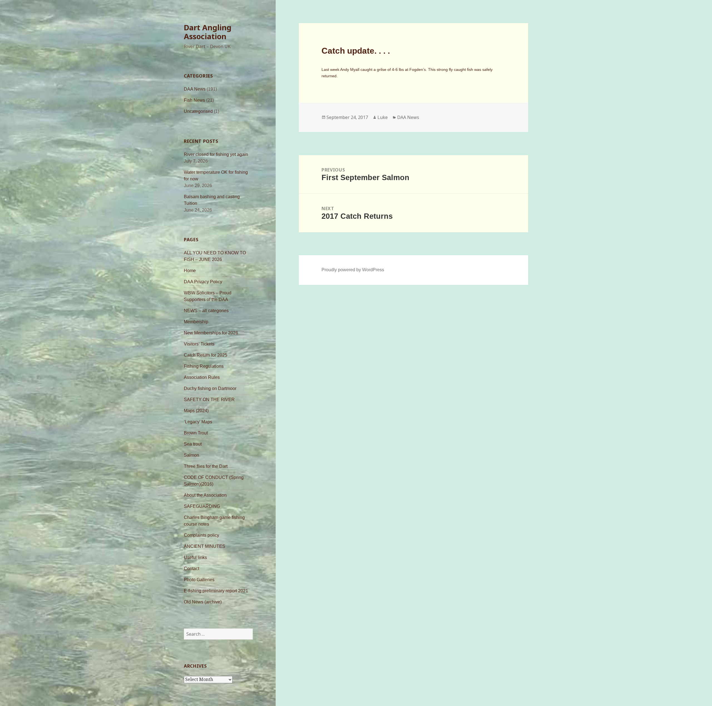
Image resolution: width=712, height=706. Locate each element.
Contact (191, 568)
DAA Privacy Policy (203, 281)
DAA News (195, 89)
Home (190, 270)
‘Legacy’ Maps (198, 421)
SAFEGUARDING (202, 506)
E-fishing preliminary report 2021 (216, 590)
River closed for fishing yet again (216, 154)
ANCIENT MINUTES (204, 546)
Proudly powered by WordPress (353, 269)
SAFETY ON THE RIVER (209, 399)
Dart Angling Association (207, 31)
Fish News (194, 100)
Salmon (191, 455)
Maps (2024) (196, 410)
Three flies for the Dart (206, 466)
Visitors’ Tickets (199, 344)
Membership (196, 321)
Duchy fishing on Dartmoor (210, 388)
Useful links (195, 557)
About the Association (205, 495)
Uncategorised (198, 111)
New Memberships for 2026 (211, 332)
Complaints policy (201, 535)
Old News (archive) (203, 602)
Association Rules (202, 377)
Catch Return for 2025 (205, 355)
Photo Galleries (199, 579)
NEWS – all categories (206, 310)
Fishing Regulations (204, 366)
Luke (382, 117)
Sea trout (193, 444)
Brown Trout (196, 433)
